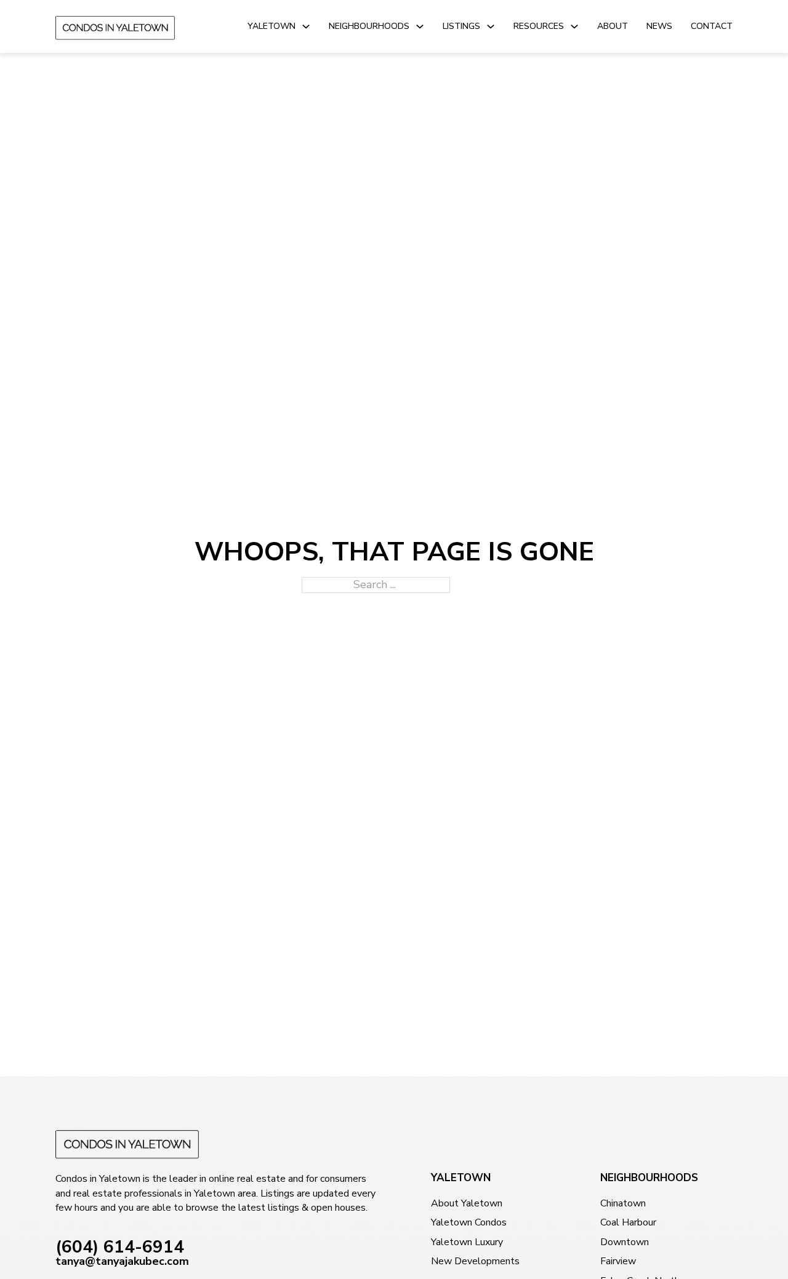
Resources (538, 26)
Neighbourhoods (369, 26)
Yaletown (271, 26)
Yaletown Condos (469, 1222)
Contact (712, 26)
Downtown (624, 1242)
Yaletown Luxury (467, 1242)
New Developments (475, 1261)
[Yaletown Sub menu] (306, 26)
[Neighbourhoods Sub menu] (420, 26)
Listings (461, 26)
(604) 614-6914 (119, 1247)
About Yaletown (466, 1203)
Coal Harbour (628, 1222)
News (659, 26)
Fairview (618, 1261)
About (612, 26)
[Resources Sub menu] (574, 26)
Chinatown (623, 1203)
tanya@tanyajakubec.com (122, 1261)
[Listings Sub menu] (490, 26)
